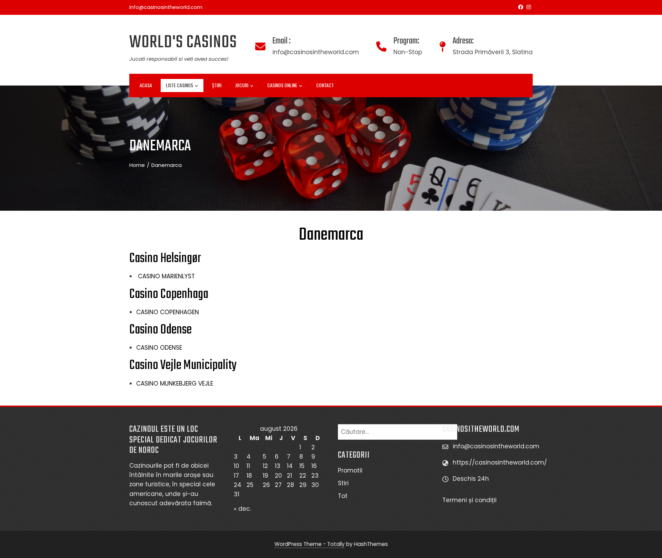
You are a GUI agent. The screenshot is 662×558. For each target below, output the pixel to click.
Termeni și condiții (470, 500)
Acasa (146, 85)
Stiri (343, 483)
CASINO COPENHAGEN (167, 312)
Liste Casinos (179, 85)
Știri (216, 85)
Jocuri (241, 85)
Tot (343, 496)
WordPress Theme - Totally (309, 544)
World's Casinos (183, 43)
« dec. (242, 509)
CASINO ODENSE (159, 347)
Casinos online (282, 85)
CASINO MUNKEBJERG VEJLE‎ (174, 383)
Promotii (350, 470)
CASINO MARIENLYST (165, 276)
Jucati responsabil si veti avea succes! (178, 58)
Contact (325, 85)
